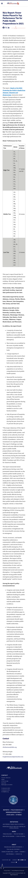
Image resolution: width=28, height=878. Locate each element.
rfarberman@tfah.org (10, 747)
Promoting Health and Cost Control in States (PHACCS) (14, 827)
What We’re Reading (8, 836)
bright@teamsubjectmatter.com (13, 757)
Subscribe (5, 859)
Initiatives (14, 822)
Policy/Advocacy (17, 810)
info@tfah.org (5, 791)
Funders (22, 851)
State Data (10, 815)
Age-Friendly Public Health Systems (13, 824)
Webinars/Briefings (13, 812)
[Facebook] (3, 27)
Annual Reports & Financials (18, 870)
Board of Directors (7, 851)
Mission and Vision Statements (13, 847)
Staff (16, 851)
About (14, 844)
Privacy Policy (7, 870)
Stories (19, 815)
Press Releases (7, 834)
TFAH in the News (18, 834)
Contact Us (19, 854)
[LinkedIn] (8, 27)
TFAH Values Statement (13, 849)
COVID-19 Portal (20, 836)
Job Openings (10, 854)
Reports (6, 810)
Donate (13, 862)
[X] (6, 27)
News (14, 831)
